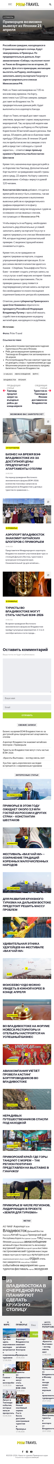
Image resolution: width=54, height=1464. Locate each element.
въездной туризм (30, 1248)
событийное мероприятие (20, 1265)
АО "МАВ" (8, 1226)
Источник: (9, 326)
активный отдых (11, 1245)
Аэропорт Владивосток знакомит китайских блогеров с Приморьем (25, 743)
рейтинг (27, 1262)
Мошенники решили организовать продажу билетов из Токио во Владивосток (28, 366)
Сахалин (33, 1238)
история (22, 1254)
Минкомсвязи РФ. (30, 216)
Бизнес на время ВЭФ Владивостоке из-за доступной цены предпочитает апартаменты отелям (25, 734)
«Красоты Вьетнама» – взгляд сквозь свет (24, 757)
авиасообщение (22, 374)
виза (37, 1245)
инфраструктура (10, 1254)
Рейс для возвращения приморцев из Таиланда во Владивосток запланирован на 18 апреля (28, 354)
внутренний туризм (13, 1248)
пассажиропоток (11, 1261)
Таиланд (47, 1238)
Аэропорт (19, 1226)
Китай (14, 1234)
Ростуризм (26, 1238)
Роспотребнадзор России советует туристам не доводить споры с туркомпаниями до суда (28, 361)
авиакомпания (18, 1242)
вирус (36, 374)
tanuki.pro (35, 1457)
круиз (29, 1255)
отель (42, 1258)
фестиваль (21, 1268)
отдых (34, 1258)
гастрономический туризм (19, 1251)
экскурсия (41, 1269)
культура (37, 1254)
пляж (22, 1262)
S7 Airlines (8, 374)
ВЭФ (27, 1227)
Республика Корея (12, 1238)
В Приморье (8, 17)
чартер (31, 1269)
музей (46, 1254)
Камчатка (7, 1235)
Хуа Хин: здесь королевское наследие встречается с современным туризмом (22, 764)
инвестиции (41, 1251)
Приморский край (37, 1234)
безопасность (27, 1245)
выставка (42, 1248)
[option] (27, 1296)
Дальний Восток (35, 1231)
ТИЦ (40, 1238)
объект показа (24, 1259)
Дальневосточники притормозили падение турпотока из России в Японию (27, 347)
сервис (34, 1262)
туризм (41, 1265)
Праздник (23, 1235)
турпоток (8, 1268)
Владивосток (10, 380)
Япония (22, 380)
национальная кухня (11, 1259)
